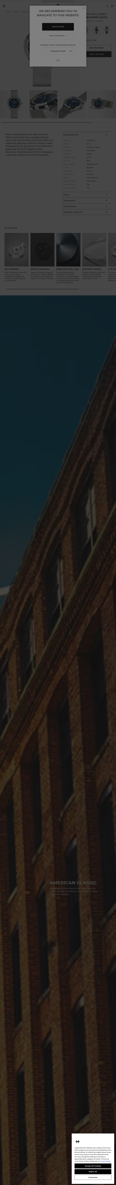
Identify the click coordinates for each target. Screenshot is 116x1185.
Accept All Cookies (93, 1166)
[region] (93, 1158)
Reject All (93, 1171)
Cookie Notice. (105, 1161)
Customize (93, 1177)
